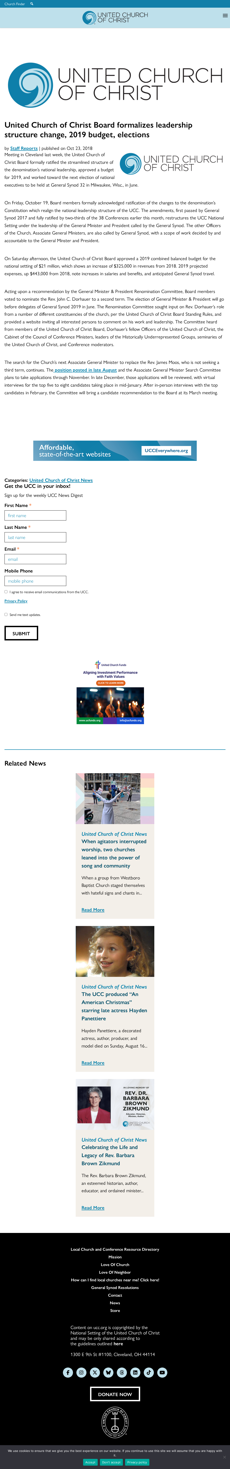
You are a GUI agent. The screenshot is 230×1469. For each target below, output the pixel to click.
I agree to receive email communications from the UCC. (49, 592)
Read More (93, 909)
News (115, 1302)
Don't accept (111, 1462)
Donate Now (115, 1394)
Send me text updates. (25, 614)
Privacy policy (137, 1462)
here (118, 1343)
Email (11, 548)
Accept (90, 1462)
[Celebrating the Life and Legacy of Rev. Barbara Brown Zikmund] (115, 1104)
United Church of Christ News (61, 479)
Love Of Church (115, 1264)
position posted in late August (85, 369)
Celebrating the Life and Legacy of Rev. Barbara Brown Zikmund (110, 1155)
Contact (115, 1295)
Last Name (17, 526)
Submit (21, 633)
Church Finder (14, 4)
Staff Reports (24, 147)
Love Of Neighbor (115, 1272)
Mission (115, 1256)
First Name (17, 505)
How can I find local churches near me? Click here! (115, 1279)
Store (115, 1310)
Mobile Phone (18, 570)
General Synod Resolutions (115, 1287)
